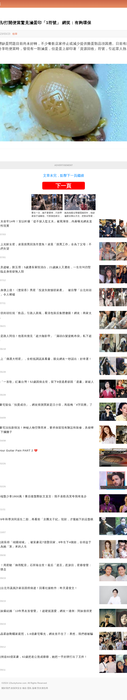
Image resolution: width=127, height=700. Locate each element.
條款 (24, 688)
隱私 (29, 688)
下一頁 (63, 186)
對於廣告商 (42, 688)
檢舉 (14, 33)
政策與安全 (16, 688)
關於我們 (6, 688)
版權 (34, 688)
